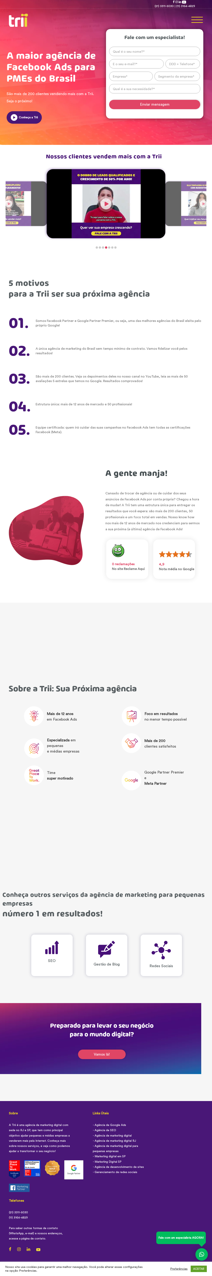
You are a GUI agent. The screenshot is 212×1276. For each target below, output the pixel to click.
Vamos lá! (102, 1054)
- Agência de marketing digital (112, 1135)
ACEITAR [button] (198, 1268)
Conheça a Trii (28, 117)
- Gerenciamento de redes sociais (115, 1172)
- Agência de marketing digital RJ (114, 1140)
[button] (97, 247)
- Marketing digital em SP (109, 1156)
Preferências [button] (179, 1268)
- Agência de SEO (104, 1130)
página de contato (33, 1238)
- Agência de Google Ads (109, 1125)
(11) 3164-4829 (185, 6)
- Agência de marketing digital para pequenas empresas (115, 1149)
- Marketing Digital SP (107, 1161)
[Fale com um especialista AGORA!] (201, 1254)
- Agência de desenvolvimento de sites (118, 1167)
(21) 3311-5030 (164, 6)
